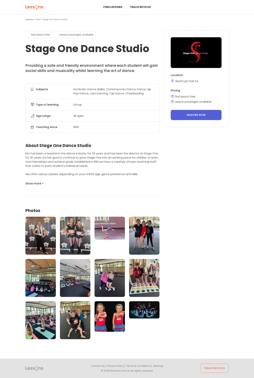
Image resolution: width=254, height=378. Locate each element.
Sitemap (158, 366)
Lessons (29, 19)
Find (38, 19)
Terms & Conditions (138, 366)
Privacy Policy (115, 366)
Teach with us (140, 7)
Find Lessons (112, 7)
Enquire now (196, 115)
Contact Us (98, 366)
